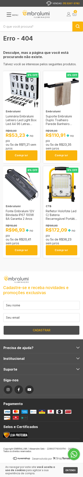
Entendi (71, 470)
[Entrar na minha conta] (69, 15)
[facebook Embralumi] (18, 389)
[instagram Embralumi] (8, 389)
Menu (14, 15)
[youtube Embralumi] (29, 389)
